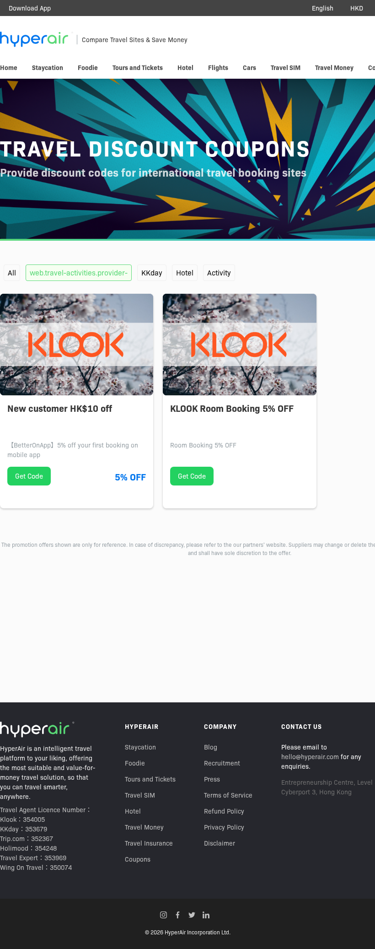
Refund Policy (224, 810)
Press (212, 778)
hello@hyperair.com (310, 756)
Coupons (137, 858)
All (12, 272)
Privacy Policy (224, 826)
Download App (30, 7)
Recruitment (222, 762)
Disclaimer (219, 842)
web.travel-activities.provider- (79, 272)
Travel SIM (140, 794)
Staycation (140, 746)
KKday (151, 272)
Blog (210, 746)
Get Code (29, 475)
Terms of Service (228, 794)
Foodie (135, 762)
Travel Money (144, 826)
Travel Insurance (149, 842)
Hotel (184, 272)
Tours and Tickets (150, 778)
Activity (219, 272)
